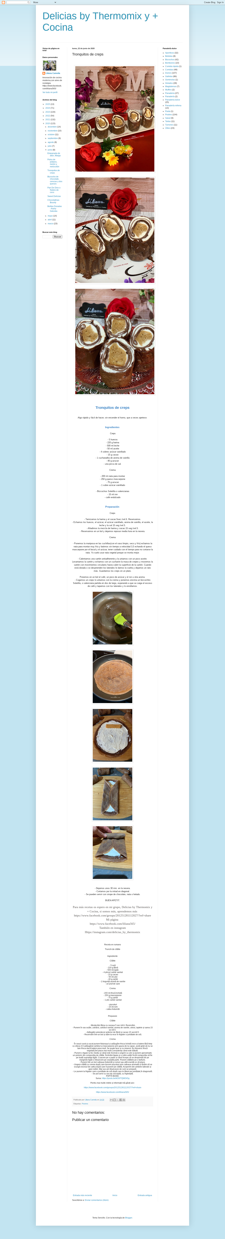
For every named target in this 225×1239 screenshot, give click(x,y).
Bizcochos (169, 59)
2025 (48, 104)
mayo (50, 216)
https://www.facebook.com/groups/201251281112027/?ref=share (112, 915)
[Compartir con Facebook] (120, 1100)
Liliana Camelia (53, 73)
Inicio (114, 1195)
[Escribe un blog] (114, 1100)
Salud (167, 118)
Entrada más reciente (82, 1195)
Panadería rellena (173, 105)
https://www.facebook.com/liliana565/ (112, 923)
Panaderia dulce (172, 100)
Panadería (170, 96)
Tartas (168, 121)
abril (50, 219)
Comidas (169, 69)
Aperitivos (169, 53)
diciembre (52, 127)
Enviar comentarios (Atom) (97, 1200)
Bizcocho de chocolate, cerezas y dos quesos (54, 180)
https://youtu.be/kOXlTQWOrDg (115, 1078)
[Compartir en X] (117, 1100)
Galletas (169, 76)
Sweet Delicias (54, 196)
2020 (48, 123)
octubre (51, 134)
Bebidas (169, 56)
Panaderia (170, 93)
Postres (85, 1104)
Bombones (170, 63)
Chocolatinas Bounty (53, 201)
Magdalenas (170, 86)
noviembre (53, 131)
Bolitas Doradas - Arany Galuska (54, 208)
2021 (48, 119)
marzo (51, 223)
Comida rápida (172, 66)
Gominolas (170, 80)
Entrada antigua (145, 1195)
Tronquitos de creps (53, 171)
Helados (169, 83)
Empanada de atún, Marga (54, 154)
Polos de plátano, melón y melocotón (53, 163)
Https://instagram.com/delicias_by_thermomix (112, 932)
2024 (48, 108)
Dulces (168, 73)
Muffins (168, 90)
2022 (48, 116)
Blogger (128, 1218)
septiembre (53, 138)
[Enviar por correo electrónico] (111, 1100)
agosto (51, 142)
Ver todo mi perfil (49, 92)
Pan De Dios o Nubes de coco (53, 190)
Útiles (167, 128)
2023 (48, 112)
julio (50, 146)
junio (50, 150)
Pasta (167, 111)
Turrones (169, 125)
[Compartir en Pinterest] (124, 1100)
